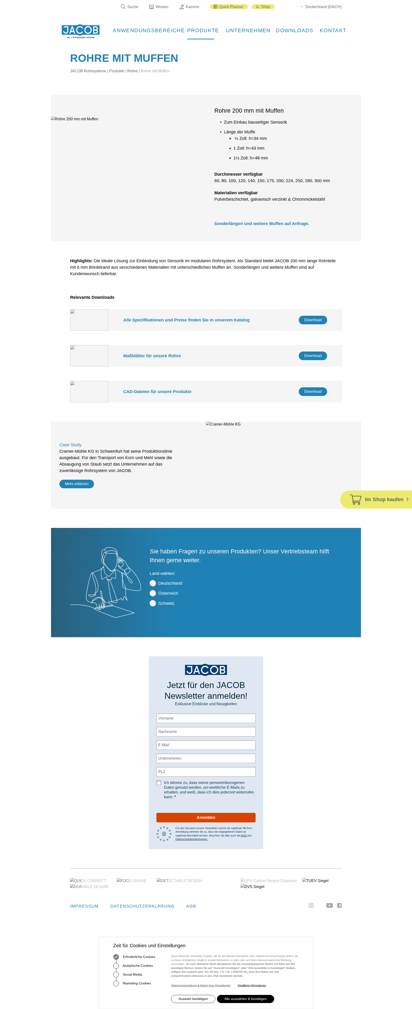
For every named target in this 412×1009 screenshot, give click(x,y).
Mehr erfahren (76, 484)
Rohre (132, 71)
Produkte (116, 71)
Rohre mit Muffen (155, 71)
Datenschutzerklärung (142, 906)
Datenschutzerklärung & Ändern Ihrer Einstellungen (201, 985)
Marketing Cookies (136, 983)
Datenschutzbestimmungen (191, 839)
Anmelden (206, 817)
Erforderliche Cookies (138, 957)
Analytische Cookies (137, 965)
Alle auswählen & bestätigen (245, 999)
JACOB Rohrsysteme (88, 71)
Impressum (84, 906)
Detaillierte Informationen (252, 985)
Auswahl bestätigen (193, 999)
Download (313, 320)
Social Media (132, 974)
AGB (244, 835)
